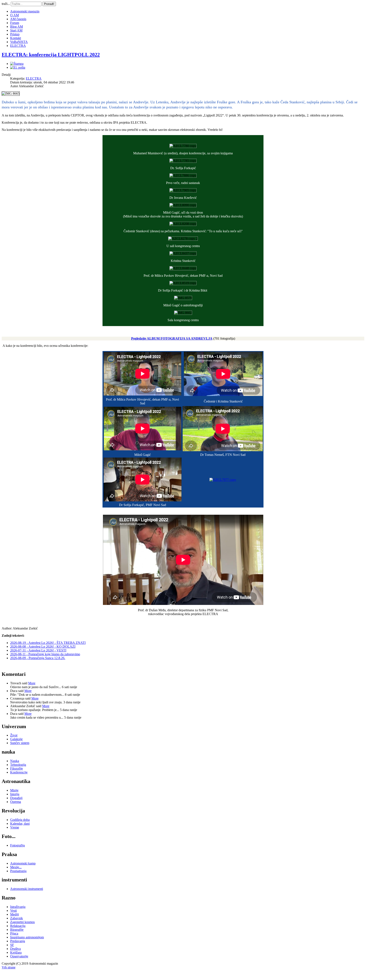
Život (13, 735)
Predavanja (17, 941)
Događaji (16, 798)
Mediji (14, 914)
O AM (14, 15)
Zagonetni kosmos (22, 922)
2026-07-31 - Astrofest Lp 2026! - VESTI (38, 650)
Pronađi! (49, 4)
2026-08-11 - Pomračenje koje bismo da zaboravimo (45, 654)
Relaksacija (17, 926)
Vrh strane (8, 967)
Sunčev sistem (19, 743)
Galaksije (16, 739)
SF (12, 945)
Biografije (17, 929)
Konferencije (19, 772)
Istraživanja (17, 907)
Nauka (14, 761)
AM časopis (18, 19)
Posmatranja (18, 871)
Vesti (13, 910)
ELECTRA (18, 45)
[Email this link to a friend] (17, 67)
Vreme (14, 827)
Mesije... (16, 867)
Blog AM (16, 26)
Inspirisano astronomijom (27, 937)
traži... (6, 4)
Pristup (14, 34)
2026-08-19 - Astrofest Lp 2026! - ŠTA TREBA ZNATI (48, 643)
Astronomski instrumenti (26, 889)
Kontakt (15, 38)
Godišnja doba (20, 820)
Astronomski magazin (24, 11)
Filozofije (16, 768)
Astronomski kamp (23, 863)
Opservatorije (19, 956)
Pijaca (14, 933)
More (31, 683)
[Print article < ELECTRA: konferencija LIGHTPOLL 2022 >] (17, 63)
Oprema (15, 802)
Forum (14, 23)
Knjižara (16, 952)
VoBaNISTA (19, 42)
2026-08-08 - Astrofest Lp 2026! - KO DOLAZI (42, 646)
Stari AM (16, 30)
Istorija (14, 794)
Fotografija (17, 845)
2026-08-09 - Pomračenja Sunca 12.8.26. (37, 658)
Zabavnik (16, 918)
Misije (14, 790)
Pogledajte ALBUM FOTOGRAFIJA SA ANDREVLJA (171, 338)
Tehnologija (18, 764)
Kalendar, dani (20, 823)
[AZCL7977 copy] (222, 479)
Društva (15, 948)
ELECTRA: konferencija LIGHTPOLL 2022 (51, 54)
